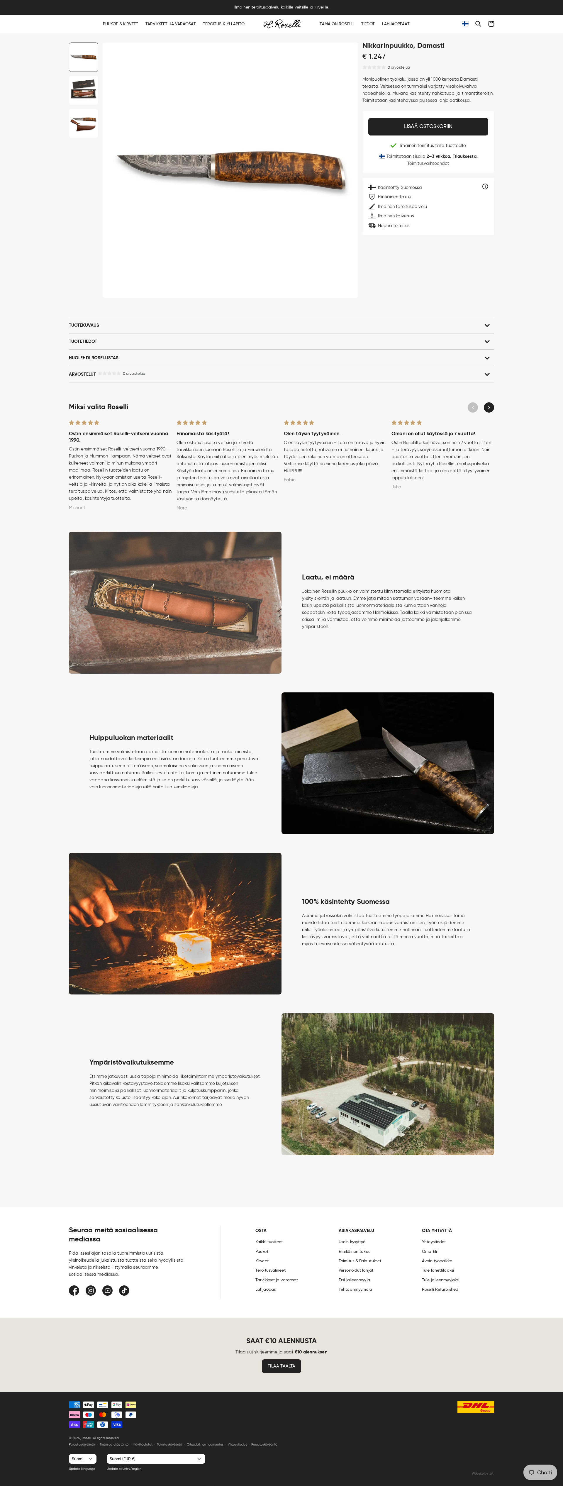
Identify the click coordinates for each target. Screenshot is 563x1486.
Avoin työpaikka (437, 1260)
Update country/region (124, 1469)
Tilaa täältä (281, 1366)
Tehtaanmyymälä (355, 1289)
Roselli (86, 1438)
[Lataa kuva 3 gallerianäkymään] (83, 123)
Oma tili (429, 1251)
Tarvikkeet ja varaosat (276, 1279)
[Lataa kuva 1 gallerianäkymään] (83, 57)
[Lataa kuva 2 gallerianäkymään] (83, 90)
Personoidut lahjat (356, 1270)
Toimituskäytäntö (169, 1444)
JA (491, 1473)
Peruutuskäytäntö (264, 1444)
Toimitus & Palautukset (360, 1260)
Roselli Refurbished (440, 1289)
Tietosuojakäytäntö (114, 1444)
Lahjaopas (265, 1289)
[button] (478, 23)
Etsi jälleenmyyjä (354, 1279)
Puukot (261, 1251)
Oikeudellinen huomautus (205, 1444)
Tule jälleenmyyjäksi (440, 1279)
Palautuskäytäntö (82, 1444)
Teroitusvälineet (270, 1270)
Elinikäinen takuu (355, 1251)
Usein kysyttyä (352, 1241)
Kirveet (262, 1260)
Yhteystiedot (434, 1241)
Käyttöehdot (142, 1444)
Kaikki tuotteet (269, 1241)
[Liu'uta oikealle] (489, 407)
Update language (82, 1469)
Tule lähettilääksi (438, 1270)
